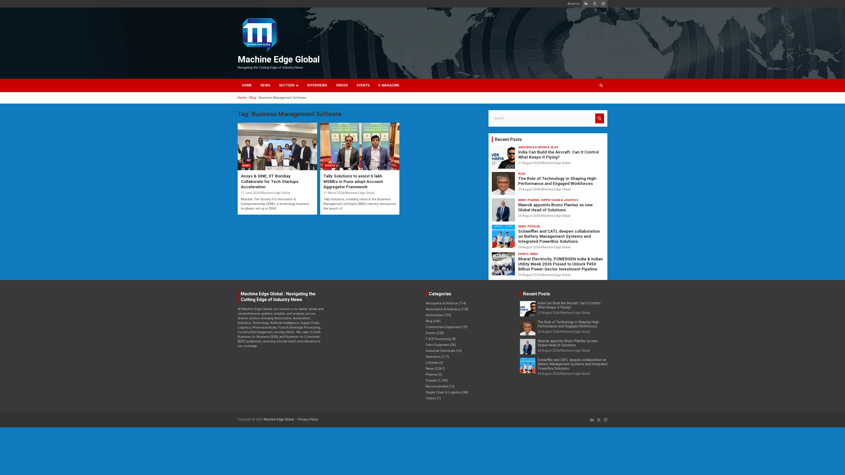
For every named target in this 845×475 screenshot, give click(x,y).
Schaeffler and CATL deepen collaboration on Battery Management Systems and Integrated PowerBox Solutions (559, 236)
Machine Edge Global (279, 59)
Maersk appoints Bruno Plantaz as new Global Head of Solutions (555, 207)
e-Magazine (388, 85)
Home (247, 85)
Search (599, 118)
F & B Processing (438, 339)
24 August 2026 (529, 215)
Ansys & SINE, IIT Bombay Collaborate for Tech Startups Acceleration (269, 181)
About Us (574, 3)
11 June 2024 (250, 193)
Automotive (434, 315)
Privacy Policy (308, 419)
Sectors (287, 85)
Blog (554, 147)
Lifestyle (432, 363)
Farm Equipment (437, 345)
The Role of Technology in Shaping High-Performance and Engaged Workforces (557, 181)
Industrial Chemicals (440, 351)
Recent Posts (508, 139)
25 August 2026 (529, 189)
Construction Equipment (443, 327)
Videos (342, 85)
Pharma (533, 200)
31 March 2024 (333, 193)
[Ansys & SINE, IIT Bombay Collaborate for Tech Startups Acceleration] (277, 146)
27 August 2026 (529, 163)
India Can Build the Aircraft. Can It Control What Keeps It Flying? (558, 155)
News (265, 85)
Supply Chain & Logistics (559, 200)
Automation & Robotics (443, 309)
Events (363, 85)
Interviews (317, 85)
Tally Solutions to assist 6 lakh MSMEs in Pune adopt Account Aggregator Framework (353, 181)
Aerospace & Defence (533, 147)
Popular (533, 226)
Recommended (437, 386)
